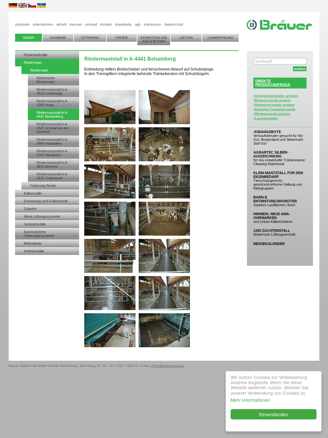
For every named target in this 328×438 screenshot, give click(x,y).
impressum (152, 24)
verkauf (91, 24)
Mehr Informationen (250, 400)
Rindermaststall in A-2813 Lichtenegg (52, 91)
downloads (123, 24)
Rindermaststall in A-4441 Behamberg (52, 114)
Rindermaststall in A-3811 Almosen (52, 164)
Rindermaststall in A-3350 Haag (52, 103)
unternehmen (43, 24)
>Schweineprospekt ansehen (274, 104)
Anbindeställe (34, 251)
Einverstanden (273, 414)
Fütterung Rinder (43, 186)
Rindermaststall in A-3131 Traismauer (52, 176)
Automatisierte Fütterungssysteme (39, 234)
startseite (22, 24)
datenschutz (174, 24)
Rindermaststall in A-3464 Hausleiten (52, 141)
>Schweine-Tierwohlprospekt (274, 109)
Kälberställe (33, 193)
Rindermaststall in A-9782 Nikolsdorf (52, 153)
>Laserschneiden (265, 118)
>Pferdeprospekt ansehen (271, 113)
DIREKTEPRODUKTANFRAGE (272, 83)
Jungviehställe (35, 224)
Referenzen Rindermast (46, 80)
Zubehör (30, 209)
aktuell (61, 24)
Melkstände (33, 243)
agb (138, 24)
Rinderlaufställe (35, 55)
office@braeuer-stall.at (167, 365)
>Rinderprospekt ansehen (272, 100)
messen (76, 24)
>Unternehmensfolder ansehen (275, 95)
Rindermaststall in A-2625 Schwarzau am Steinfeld (53, 128)
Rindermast (33, 62)
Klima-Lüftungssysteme (42, 216)
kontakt (106, 24)
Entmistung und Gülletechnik (46, 201)
